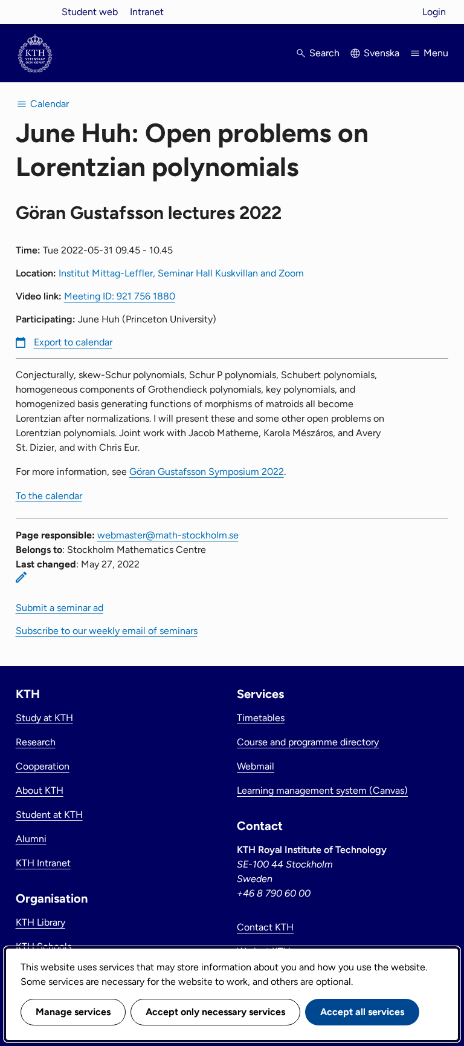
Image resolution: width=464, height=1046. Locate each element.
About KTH (39, 790)
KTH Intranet (43, 863)
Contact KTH (265, 927)
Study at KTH (44, 718)
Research (36, 742)
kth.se (35, 12)
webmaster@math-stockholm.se (168, 535)
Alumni (31, 839)
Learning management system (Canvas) (322, 790)
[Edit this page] (21, 577)
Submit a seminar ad (59, 607)
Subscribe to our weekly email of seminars (107, 630)
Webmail (255, 766)
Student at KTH (49, 814)
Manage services (73, 1012)
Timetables (261, 718)
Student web (90, 12)
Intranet (147, 12)
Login (434, 12)
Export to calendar (73, 342)
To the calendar (49, 496)
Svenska (381, 53)
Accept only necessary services (215, 1012)
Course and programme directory (308, 742)
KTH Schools (43, 946)
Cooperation (42, 766)
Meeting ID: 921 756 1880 (119, 296)
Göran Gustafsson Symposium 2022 (206, 471)
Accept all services (362, 1012)
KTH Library (40, 922)
